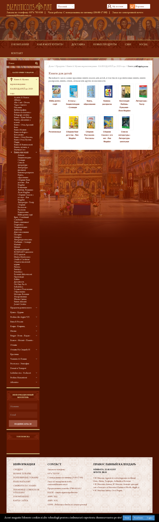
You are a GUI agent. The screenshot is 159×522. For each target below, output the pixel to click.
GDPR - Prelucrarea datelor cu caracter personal (67, 504)
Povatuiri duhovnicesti (23, 274)
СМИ (128, 44)
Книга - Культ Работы (23, 117)
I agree (150, 517)
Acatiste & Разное (21, 97)
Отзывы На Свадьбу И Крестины (20, 352)
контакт (17, 53)
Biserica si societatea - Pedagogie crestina (23, 113)
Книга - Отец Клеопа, (23, 137)
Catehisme (18, 219)
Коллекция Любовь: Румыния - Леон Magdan (26, 189)
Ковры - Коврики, (17, 326)
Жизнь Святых (20, 299)
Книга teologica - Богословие (21, 133)
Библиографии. (20, 110)
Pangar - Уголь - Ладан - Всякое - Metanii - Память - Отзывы (22, 340)
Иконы (13, 330)
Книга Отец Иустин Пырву (22, 140)
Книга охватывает (21, 222)
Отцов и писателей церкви (22, 263)
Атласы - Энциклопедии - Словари (25, 157)
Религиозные (23, 212)
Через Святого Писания (20, 106)
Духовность (19, 281)
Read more (138, 517)
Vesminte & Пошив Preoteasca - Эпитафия (19, 361)
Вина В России (16, 321)
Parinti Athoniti (20, 301)
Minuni (17, 247)
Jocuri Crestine (20, 304)
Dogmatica (18, 224)
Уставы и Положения (23, 289)
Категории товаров (23, 72)
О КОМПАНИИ (20, 44)
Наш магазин (21, 481)
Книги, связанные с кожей (22, 120)
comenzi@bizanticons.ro (19, 15)
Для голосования (21, 232)
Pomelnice (18, 271)
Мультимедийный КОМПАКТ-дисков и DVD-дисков (23, 252)
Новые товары (22, 473)
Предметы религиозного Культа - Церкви (21, 310)
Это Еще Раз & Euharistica (20, 285)
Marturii (17, 244)
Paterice (17, 267)
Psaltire (17, 279)
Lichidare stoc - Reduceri (20, 372)
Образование (19, 291)
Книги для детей (21, 152)
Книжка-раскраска (26, 172)
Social (143, 44)
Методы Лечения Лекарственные (21, 295)
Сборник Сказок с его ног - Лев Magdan (26, 197)
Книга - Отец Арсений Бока (23, 125)
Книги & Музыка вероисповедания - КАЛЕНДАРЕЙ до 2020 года (21, 86)
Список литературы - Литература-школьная (23, 166)
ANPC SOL (53, 500)
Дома (51, 66)
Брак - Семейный (21, 217)
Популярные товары (25, 477)
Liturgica (17, 237)
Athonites (14, 382)
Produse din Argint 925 (20, 316)
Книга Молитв (20, 129)
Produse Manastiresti (18, 377)
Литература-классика (23, 239)
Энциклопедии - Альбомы (21, 228)
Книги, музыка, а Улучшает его (21, 148)
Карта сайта (20, 500)
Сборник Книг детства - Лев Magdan (24, 182)
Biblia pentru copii (25, 214)
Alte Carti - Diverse (22, 102)
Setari (127, 517)
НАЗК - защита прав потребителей (62, 492)
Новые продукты (105, 44)
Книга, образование (23, 176)
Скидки (18, 469)
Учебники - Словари (22, 242)
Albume (17, 100)
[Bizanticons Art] (29, 6)
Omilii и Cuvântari (22, 259)
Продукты (60, 66)
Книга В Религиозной (23, 144)
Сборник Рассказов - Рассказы (22, 207)
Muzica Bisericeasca (22, 257)
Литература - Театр (26, 202)
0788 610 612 (75, 488)
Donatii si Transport (18, 368)
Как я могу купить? (50, 44)
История (17, 234)
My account (117, 6)
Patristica (17, 269)
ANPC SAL (53, 496)
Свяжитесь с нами (24, 485)
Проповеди (19, 276)
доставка (78, 44)
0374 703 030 (36, 12)
